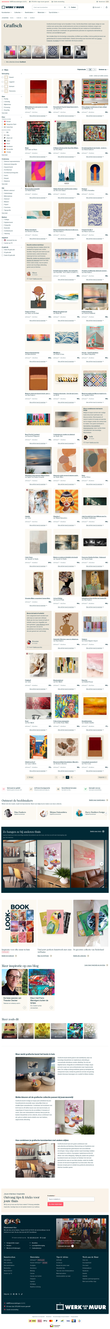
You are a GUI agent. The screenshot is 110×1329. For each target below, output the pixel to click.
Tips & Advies (53, 12)
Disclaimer (49, 1316)
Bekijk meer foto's (95, 831)
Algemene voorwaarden (38, 1316)
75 (71, 777)
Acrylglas (56, 41)
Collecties (17, 12)
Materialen (41, 12)
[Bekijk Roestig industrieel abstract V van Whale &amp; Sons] (18, 853)
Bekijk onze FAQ (37, 279)
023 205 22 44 (34, 1238)
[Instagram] (11, 1294)
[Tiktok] (22, 1294)
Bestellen (35, 1243)
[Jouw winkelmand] (106, 7)
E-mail (44, 1238)
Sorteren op (102, 69)
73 (63, 777)
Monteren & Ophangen (13, 1248)
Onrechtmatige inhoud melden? (61, 1316)
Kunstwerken (6, 12)
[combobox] (47, 7)
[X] (19, 1294)
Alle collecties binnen (16, 62)
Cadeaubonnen (36, 1248)
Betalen (9, 1245)
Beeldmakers (29, 12)
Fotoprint (49, 41)
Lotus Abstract (40, 624)
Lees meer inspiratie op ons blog (95, 965)
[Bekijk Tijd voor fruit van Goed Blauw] (58, 855)
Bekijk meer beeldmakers (97, 800)
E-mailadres (51, 1195)
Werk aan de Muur (90, 1257)
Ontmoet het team (64, 1246)
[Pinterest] (14, 1294)
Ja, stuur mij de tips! (55, 1204)
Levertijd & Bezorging (38, 1245)
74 (67, 777)
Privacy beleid (74, 1316)
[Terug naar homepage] (13, 7)
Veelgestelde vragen (13, 1243)
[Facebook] (16, 1294)
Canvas (99, 38)
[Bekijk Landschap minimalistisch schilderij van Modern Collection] (90, 859)
